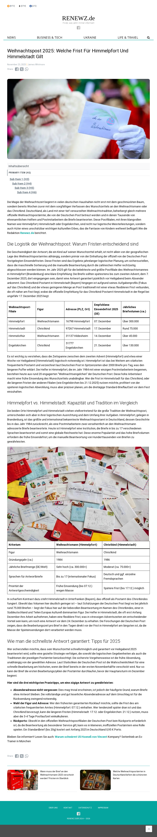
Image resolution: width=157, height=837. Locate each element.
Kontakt (68, 808)
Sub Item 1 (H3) (19, 179)
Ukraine (90, 38)
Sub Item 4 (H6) (27, 192)
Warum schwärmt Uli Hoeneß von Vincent (81, 736)
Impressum (103, 808)
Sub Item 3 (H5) (24, 187)
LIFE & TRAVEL (128, 38)
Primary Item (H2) (20, 172)
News (11, 38)
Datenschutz (85, 808)
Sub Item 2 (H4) (22, 183)
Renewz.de (27, 233)
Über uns (53, 808)
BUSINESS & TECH (49, 38)
